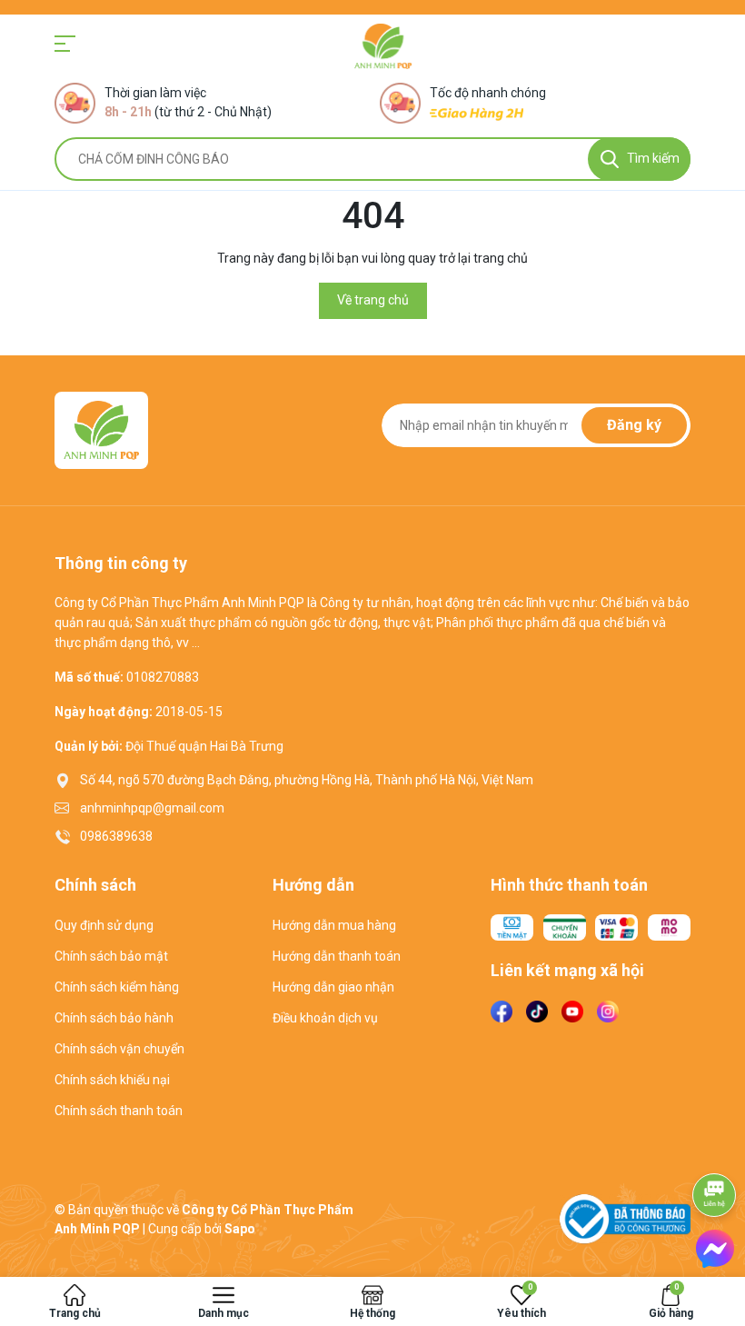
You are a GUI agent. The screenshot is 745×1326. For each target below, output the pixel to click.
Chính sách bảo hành (114, 1018)
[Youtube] (572, 1011)
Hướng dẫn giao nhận (333, 987)
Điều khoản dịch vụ (325, 1018)
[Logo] (383, 46)
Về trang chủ (373, 300)
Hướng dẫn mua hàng (334, 925)
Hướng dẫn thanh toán (337, 956)
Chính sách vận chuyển (119, 1049)
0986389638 (116, 836)
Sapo (239, 1228)
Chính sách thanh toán (119, 1110)
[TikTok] (537, 1011)
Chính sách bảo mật (111, 956)
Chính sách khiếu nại (112, 1079)
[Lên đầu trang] (715, 1144)
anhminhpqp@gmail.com (152, 808)
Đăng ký (634, 425)
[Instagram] (608, 1011)
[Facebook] (501, 1011)
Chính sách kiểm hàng (117, 987)
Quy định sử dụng (104, 925)
